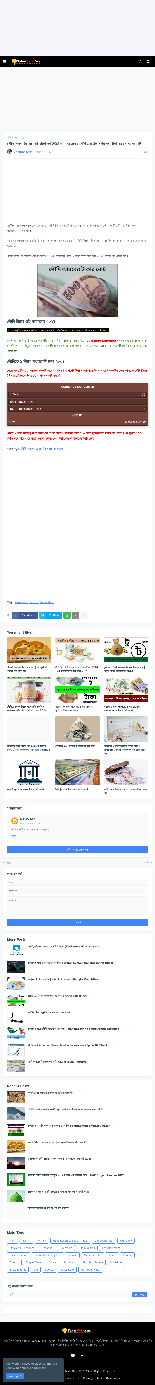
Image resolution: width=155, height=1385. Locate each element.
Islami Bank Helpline (48, 1255)
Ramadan (69, 1262)
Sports (49, 1269)
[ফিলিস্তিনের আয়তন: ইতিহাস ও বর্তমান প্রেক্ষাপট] (16, 1097)
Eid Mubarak (87, 1247)
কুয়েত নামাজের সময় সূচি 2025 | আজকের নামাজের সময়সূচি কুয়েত (58, 1191)
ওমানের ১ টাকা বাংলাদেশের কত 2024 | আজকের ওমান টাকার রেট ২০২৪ (122, 708)
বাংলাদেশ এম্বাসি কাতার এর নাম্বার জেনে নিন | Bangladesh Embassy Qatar (69, 1125)
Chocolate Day (104, 1240)
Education (66, 1247)
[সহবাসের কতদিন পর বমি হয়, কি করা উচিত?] (16, 1212)
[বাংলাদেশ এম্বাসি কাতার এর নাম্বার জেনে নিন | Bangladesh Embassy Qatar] (16, 1130)
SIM (35, 1269)
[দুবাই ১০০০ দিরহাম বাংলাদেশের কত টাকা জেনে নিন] (126, 772)
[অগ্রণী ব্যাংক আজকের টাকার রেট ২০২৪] (29, 772)
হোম (9, 137)
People (127, 1255)
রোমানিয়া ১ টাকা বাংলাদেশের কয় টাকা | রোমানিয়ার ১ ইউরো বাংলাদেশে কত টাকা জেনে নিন (124, 749)
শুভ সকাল (42, 1240)
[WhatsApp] (67, 615)
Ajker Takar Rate (68, 1371)
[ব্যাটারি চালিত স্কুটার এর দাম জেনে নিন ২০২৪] (16, 1016)
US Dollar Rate (90, 1269)
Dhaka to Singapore (22, 1247)
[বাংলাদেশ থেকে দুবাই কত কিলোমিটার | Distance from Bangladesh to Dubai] (16, 967)
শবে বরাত (26, 1240)
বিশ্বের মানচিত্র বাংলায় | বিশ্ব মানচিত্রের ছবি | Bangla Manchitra (63, 979)
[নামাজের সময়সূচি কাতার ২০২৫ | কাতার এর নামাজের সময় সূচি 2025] (16, 1163)
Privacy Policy (92, 1378)
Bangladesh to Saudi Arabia (70, 1240)
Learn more (38, 1367)
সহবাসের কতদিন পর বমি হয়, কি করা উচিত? (48, 1208)
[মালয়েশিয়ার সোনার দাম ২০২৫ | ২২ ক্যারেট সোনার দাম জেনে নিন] (29, 650)
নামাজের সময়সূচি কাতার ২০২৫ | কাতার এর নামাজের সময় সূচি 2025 (60, 1158)
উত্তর (13, 835)
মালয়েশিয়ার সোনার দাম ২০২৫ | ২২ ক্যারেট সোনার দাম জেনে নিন (27, 669)
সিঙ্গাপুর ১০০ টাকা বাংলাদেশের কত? (71, 789)
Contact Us (71, 1378)
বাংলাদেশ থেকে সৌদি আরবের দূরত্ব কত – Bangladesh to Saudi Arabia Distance (73, 1028)
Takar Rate (47, 602)
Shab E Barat (18, 1269)
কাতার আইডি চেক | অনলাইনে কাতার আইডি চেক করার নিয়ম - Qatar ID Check (68, 1045)
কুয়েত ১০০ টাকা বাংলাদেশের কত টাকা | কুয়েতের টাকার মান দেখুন (73, 708)
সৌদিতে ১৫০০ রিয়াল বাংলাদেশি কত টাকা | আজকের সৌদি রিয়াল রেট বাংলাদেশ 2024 (27, 708)
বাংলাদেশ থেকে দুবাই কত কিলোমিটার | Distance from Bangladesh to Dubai (70, 962)
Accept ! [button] (15, 1376)
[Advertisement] (76, 28)
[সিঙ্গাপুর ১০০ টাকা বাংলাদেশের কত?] (77, 772)
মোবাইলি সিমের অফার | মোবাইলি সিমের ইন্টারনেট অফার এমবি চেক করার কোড (63, 946)
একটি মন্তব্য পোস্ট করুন (77, 849)
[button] (4, 61)
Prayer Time (33, 1262)
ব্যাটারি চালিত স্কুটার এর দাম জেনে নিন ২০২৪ (49, 1012)
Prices (33, 602)
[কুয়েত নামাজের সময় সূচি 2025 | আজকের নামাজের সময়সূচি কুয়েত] (16, 1196)
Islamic (72, 1255)
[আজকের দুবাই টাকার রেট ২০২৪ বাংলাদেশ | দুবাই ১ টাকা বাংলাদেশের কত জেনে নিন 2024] (29, 729)
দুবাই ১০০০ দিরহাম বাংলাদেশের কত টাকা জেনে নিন (125, 791)
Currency (19, 137)
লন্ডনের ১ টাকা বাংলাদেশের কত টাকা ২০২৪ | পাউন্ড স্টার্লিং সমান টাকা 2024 (124, 669)
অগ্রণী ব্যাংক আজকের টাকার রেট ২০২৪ (25, 789)
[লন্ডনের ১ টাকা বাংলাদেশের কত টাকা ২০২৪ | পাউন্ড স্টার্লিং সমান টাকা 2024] (126, 650)
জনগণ (12, 1240)
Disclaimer (113, 1378)
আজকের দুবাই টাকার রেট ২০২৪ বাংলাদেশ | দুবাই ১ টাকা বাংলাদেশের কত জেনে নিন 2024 (28, 747)
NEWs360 (27, 819)
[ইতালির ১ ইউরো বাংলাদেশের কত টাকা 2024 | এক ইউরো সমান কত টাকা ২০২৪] (77, 650)
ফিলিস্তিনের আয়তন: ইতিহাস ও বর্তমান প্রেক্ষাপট (50, 1092)
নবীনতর (8, 862)
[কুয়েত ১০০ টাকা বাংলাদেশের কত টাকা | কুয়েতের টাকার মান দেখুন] (77, 690)
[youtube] (73, 1355)
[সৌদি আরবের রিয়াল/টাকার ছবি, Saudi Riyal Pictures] (16, 1066)
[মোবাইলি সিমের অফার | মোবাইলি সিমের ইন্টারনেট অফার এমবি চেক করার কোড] (16, 950)
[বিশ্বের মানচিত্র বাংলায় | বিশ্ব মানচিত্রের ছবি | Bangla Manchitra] (16, 983)
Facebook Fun (18, 1255)
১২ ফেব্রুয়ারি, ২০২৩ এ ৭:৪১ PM (32, 824)
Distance (47, 1247)
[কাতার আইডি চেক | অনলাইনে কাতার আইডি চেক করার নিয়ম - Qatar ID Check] (16, 1049)
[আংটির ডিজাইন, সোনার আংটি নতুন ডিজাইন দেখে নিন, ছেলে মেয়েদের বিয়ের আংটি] (16, 1113)
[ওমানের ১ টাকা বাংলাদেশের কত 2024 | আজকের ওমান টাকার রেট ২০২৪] (126, 690)
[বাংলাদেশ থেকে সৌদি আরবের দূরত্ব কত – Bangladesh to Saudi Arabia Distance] (16, 1033)
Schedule (116, 1262)
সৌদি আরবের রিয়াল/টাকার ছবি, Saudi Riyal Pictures (57, 1061)
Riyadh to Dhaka (92, 1262)
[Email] (75, 615)
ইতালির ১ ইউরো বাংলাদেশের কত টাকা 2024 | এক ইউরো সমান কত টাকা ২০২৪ (76, 669)
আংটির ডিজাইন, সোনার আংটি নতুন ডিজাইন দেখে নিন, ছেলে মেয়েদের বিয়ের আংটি (65, 1109)
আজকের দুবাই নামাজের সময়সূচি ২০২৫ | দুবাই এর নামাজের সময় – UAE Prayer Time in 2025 (76, 1175)
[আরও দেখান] (84, 615)
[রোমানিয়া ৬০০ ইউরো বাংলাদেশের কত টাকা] (77, 729)
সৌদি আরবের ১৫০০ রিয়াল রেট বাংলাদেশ (42, 449)
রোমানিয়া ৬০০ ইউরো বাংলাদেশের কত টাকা (75, 746)
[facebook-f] (82, 1355)
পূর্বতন (147, 862)
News (112, 1255)
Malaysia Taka (92, 1255)
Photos (14, 1262)
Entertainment (111, 1247)
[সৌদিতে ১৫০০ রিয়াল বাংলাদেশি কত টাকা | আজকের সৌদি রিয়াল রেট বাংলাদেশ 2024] (29, 690)
